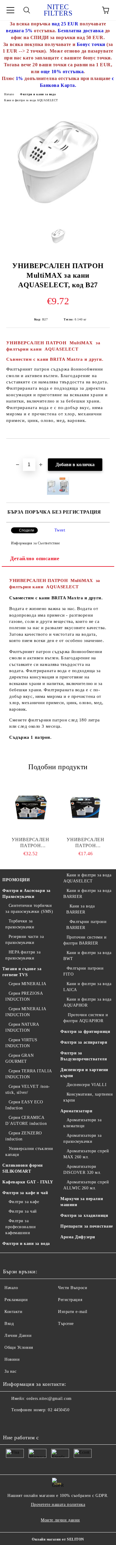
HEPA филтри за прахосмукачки (22, 955)
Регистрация (70, 1299)
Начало (9, 94)
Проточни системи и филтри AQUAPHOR (85, 1018)
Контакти (13, 1311)
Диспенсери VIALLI (86, 1084)
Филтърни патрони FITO (83, 971)
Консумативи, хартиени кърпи (88, 1097)
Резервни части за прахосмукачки (24, 939)
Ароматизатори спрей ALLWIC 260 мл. (86, 1185)
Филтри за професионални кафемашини (20, 1227)
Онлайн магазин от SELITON (58, 1539)
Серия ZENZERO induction (23, 1136)
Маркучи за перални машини (81, 1202)
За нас (10, 1371)
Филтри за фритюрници (85, 1031)
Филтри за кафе (24, 1202)
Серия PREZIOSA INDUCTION (24, 996)
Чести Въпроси (72, 1288)
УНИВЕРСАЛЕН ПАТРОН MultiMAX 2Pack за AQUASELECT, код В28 (85, 843)
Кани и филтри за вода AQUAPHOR (87, 1002)
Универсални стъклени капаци (29, 1151)
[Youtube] (10, 1422)
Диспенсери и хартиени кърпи (84, 1073)
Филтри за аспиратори (83, 1042)
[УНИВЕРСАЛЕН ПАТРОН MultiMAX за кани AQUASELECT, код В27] (58, 217)
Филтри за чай (23, 1211)
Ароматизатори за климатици (82, 1123)
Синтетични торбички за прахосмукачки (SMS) (29, 908)
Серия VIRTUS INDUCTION (21, 1043)
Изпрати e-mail (72, 1311)
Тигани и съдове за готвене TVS (21, 972)
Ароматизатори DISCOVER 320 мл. (82, 1169)
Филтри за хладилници (84, 1215)
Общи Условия (18, 1347)
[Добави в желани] (105, 448)
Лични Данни (18, 1335)
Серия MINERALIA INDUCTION (25, 1012)
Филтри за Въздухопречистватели (83, 1056)
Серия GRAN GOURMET (19, 1058)
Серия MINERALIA (27, 984)
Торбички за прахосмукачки (19, 924)
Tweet (59, 530)
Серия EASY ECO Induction (24, 1105)
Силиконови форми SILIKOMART (22, 1168)
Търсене (66, 1323)
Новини (12, 1359)
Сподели (26, 530)
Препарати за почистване (86, 1226)
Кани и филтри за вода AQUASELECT (31, 100)
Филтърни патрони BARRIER (86, 924)
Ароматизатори (76, 1111)
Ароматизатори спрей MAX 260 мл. (86, 1154)
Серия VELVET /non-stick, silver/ (27, 1089)
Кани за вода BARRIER (80, 909)
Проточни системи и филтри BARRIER (85, 940)
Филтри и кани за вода (38, 94)
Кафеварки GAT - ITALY (27, 1182)
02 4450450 (59, 1410)
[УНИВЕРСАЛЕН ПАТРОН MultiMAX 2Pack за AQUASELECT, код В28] (85, 807)
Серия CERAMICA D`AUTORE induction (26, 1120)
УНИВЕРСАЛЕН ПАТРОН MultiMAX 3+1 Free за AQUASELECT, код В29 (30, 843)
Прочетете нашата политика (58, 1504)
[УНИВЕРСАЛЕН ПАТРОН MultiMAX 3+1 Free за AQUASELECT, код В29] (30, 807)
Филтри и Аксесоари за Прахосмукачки (26, 893)
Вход (9, 1323)
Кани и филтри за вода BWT (87, 955)
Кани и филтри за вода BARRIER (87, 893)
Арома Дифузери (77, 1237)
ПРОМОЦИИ (16, 880)
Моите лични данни (60, 1520)
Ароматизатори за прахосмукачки (82, 1138)
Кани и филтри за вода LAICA (87, 987)
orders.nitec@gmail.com (48, 1398)
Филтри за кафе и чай (25, 1193)
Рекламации (16, 1299)
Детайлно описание (34, 558)
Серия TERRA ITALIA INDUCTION (28, 1074)
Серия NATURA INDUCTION (22, 1027)
